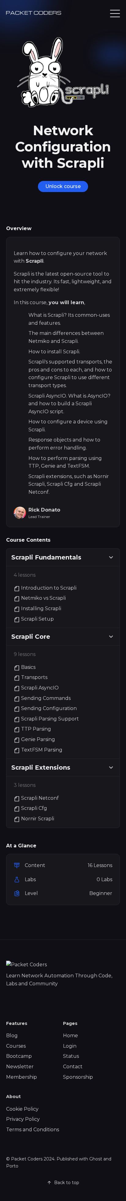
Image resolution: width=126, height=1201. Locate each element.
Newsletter (20, 1067)
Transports (34, 677)
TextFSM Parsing (41, 750)
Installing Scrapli (41, 608)
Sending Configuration (49, 708)
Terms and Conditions (32, 1129)
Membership (21, 1077)
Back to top (66, 1182)
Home (70, 1035)
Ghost (95, 1159)
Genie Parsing (38, 739)
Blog (12, 1035)
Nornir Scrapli (37, 819)
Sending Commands (46, 698)
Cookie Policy (22, 1109)
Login (69, 1046)
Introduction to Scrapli (48, 588)
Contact (73, 1067)
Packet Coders (27, 1159)
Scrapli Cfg (34, 808)
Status (71, 1056)
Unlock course (63, 186)
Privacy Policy (23, 1119)
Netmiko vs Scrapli (43, 598)
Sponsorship (78, 1077)
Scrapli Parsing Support (50, 719)
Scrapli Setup (37, 619)
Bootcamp (19, 1056)
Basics (28, 667)
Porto (12, 1166)
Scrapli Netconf (40, 798)
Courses (16, 1046)
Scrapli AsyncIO (40, 688)
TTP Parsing (36, 729)
